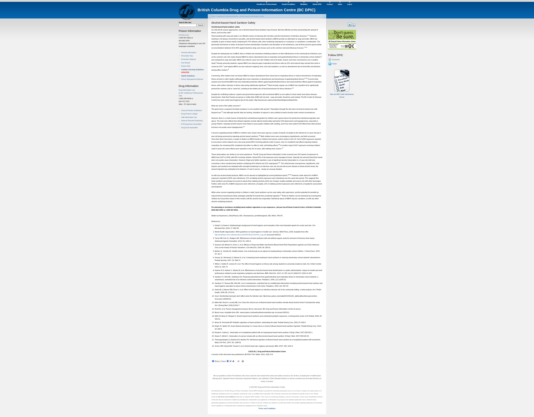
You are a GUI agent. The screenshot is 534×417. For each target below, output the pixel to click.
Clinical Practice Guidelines (191, 110)
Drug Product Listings (189, 114)
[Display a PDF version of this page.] (243, 361)
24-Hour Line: (184, 35)
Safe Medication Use (189, 117)
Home (213, 16)
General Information (188, 53)
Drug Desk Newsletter (189, 128)
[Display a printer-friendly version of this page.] (238, 361)
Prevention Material (188, 59)
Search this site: (185, 22)
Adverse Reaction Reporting (192, 121)
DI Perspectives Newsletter (191, 124)
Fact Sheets (185, 63)
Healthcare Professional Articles (227, 16)
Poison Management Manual (192, 79)
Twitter (334, 64)
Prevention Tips (187, 56)
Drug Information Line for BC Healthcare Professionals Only (191, 93)
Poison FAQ (185, 66)
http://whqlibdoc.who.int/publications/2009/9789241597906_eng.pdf (240, 235)
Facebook (336, 60)
